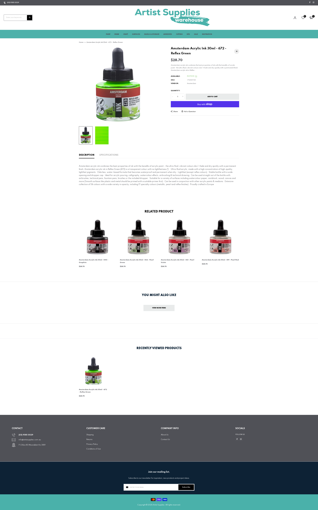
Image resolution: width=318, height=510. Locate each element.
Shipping (90, 435)
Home (81, 42)
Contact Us (165, 439)
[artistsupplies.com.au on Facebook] (309, 2)
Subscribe (186, 487)
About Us (164, 435)
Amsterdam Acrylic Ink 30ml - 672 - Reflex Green (93, 391)
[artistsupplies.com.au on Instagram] (313, 2)
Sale (196, 34)
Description (86, 155)
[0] (303, 18)
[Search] (29, 17)
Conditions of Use (93, 449)
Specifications (108, 155)
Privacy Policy (92, 444)
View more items (159, 308)
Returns (89, 439)
